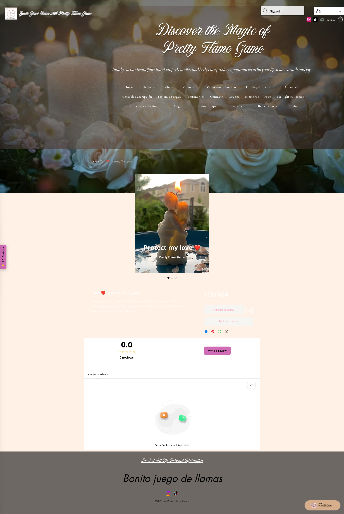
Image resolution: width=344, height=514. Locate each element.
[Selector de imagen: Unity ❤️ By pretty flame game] (168, 277)
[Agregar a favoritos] (249, 310)
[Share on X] (226, 332)
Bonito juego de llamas (172, 478)
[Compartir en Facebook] (206, 332)
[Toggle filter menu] (251, 385)
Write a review (217, 351)
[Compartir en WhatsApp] (220, 332)
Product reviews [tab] (97, 374)
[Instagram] (308, 18)
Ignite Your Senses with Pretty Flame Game (54, 13)
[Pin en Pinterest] (213, 332)
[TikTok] (315, 19)
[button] (340, 18)
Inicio (94, 161)
